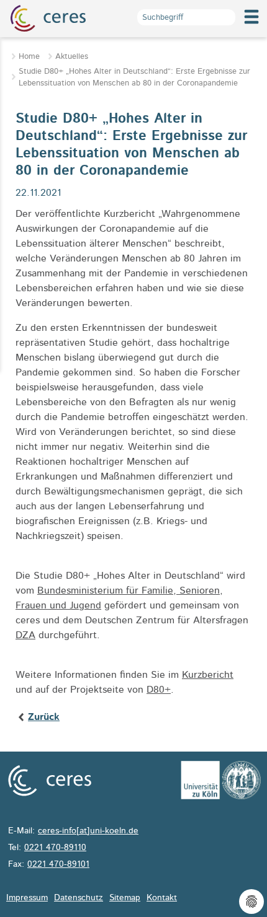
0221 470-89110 (55, 847)
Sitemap (124, 897)
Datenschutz (78, 897)
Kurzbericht (207, 675)
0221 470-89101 (58, 864)
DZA (25, 635)
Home (29, 57)
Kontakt (162, 897)
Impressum (27, 897)
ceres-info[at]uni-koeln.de (88, 831)
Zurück (44, 717)
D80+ (159, 690)
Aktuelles (71, 57)
